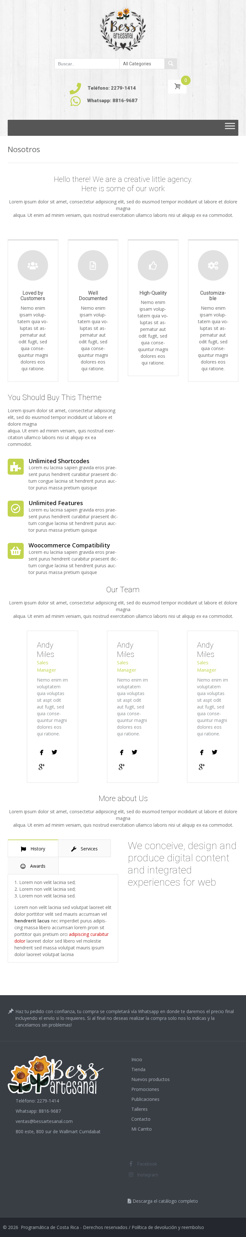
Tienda (138, 1069)
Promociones (145, 1089)
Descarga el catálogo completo (164, 1201)
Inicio (136, 1059)
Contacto (141, 1119)
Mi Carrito (141, 1129)
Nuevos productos (150, 1079)
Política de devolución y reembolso (168, 1227)
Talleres (139, 1109)
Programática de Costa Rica (50, 1227)
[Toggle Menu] (230, 128)
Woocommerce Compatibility (69, 545)
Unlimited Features (56, 503)
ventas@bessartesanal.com (44, 1121)
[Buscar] (170, 63)
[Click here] (41, 748)
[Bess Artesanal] (123, 28)
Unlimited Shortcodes (59, 461)
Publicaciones (145, 1099)
